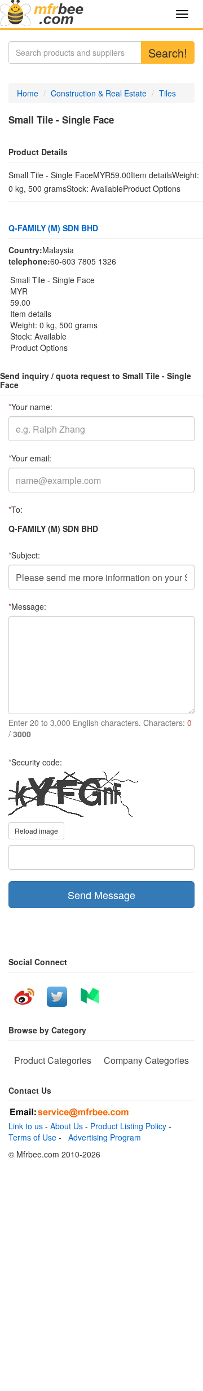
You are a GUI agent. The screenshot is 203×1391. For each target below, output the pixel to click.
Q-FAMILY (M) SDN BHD (53, 228)
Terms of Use (32, 1137)
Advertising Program (102, 1137)
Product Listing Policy (128, 1126)
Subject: (24, 555)
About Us (66, 1126)
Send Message (101, 894)
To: (15, 509)
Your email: (29, 458)
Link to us (25, 1126)
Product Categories (52, 1060)
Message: (27, 606)
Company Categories (146, 1060)
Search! (167, 53)
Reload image (36, 830)
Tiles (167, 93)
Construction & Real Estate (99, 93)
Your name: (30, 406)
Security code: (35, 762)
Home (27, 93)
